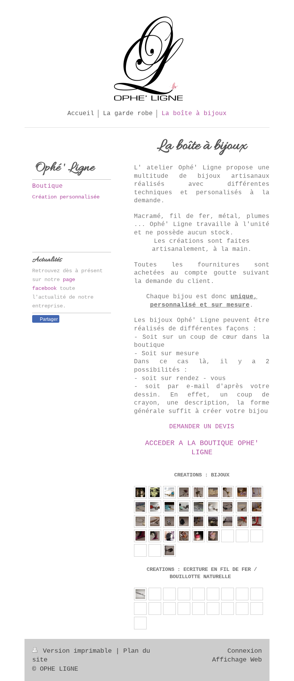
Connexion (244, 651)
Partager (48, 319)
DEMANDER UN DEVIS (201, 426)
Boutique (47, 186)
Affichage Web (237, 659)
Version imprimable (77, 651)
